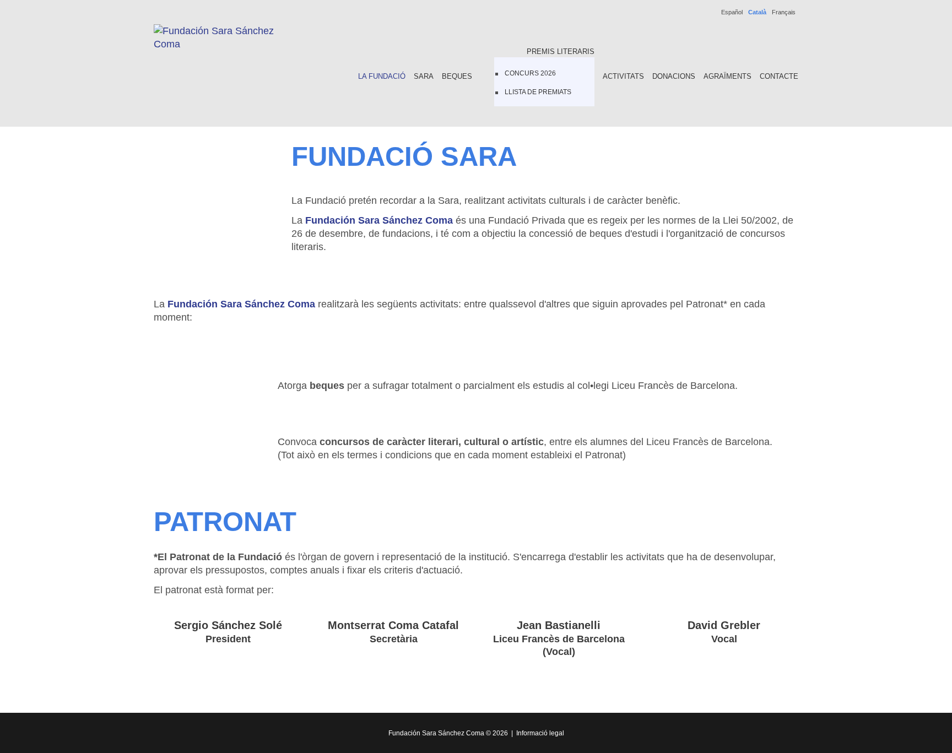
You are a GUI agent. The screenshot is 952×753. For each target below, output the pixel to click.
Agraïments (727, 76)
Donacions (673, 76)
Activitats (623, 76)
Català (757, 12)
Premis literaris (560, 51)
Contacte (779, 76)
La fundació (381, 76)
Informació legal (540, 733)
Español (732, 12)
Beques (457, 76)
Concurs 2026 (530, 73)
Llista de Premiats (538, 92)
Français (784, 12)
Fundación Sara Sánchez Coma (436, 733)
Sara (424, 76)
